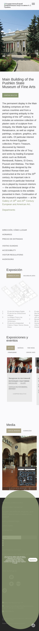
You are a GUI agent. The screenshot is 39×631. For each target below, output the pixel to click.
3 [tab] (21, 69)
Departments (8, 210)
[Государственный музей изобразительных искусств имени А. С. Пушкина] (18, 7)
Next (37, 362)
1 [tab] (17, 69)
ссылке (15, 562)
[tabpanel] (19, 41)
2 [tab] (19, 69)
